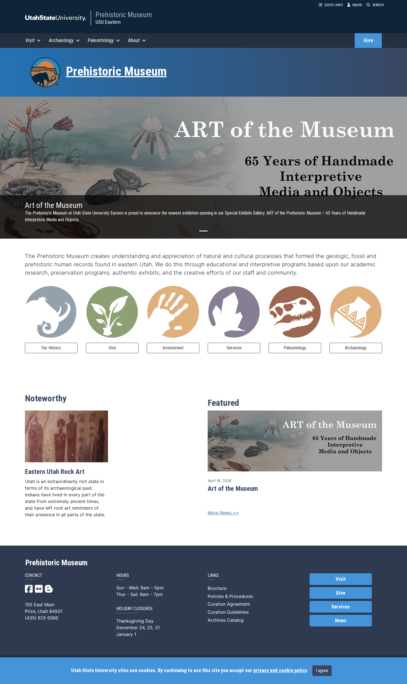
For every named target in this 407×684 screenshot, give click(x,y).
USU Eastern (108, 22)
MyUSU (357, 5)
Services (234, 347)
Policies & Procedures (230, 596)
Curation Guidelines (228, 612)
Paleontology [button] (101, 40)
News (340, 621)
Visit (112, 347)
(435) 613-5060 (41, 618)
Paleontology (295, 347)
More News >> (223, 512)
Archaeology (356, 347)
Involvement (173, 347)
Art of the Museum (233, 488)
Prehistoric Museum (124, 15)
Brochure (217, 588)
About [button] (134, 40)
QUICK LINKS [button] (333, 5)
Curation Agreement (229, 604)
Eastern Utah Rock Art (54, 472)
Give (368, 40)
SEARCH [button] (378, 5)
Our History (51, 347)
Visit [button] (30, 40)
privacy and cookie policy (279, 670)
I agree (322, 670)
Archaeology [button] (61, 40)
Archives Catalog (226, 620)
